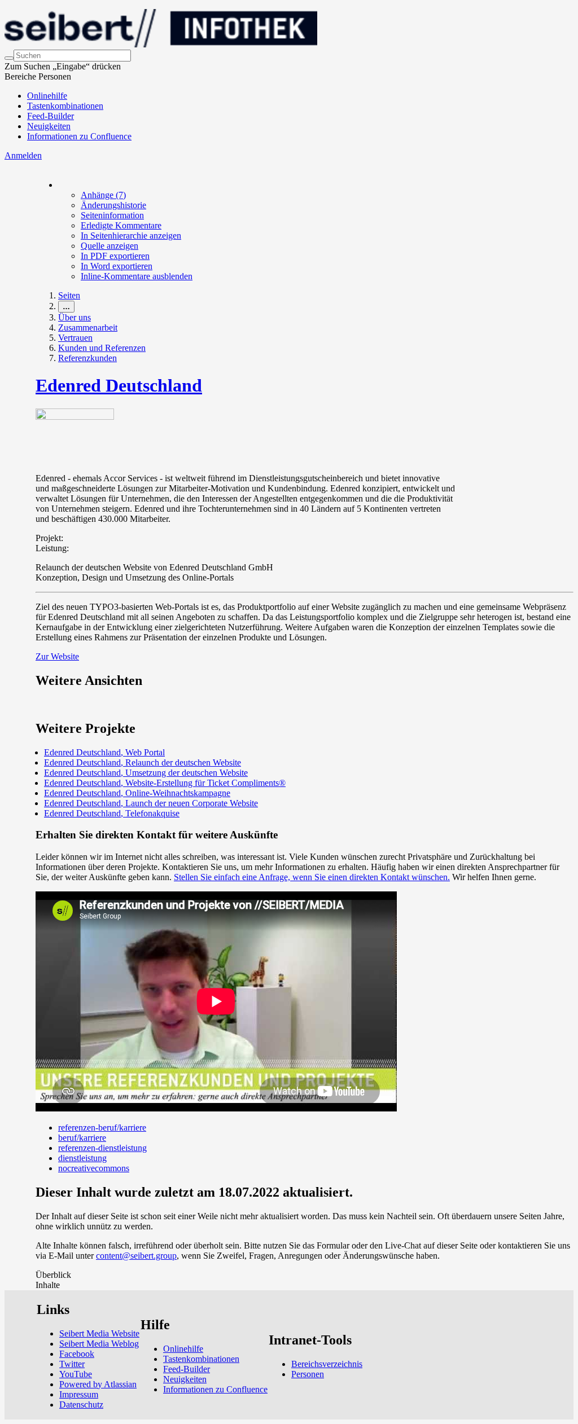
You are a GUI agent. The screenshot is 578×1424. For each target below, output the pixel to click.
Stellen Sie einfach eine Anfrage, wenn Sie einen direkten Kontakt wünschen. (312, 877)
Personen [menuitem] (307, 1374)
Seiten (69, 295)
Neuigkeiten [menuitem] (49, 126)
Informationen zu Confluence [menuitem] (79, 136)
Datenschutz (81, 1404)
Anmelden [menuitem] (23, 155)
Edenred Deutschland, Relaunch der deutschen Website (142, 762)
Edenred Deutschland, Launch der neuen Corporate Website (151, 803)
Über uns (74, 317)
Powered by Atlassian (98, 1384)
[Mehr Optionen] (58, 184)
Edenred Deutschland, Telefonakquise (111, 813)
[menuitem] (103, 195)
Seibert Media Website (99, 1333)
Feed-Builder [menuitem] (50, 116)
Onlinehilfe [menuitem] (47, 95)
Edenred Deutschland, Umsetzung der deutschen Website (146, 772)
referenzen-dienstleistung (102, 1148)
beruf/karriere (82, 1137)
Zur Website (57, 656)
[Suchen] (9, 58)
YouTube (75, 1374)
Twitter (72, 1364)
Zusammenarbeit (87, 327)
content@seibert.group (136, 1255)
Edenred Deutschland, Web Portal (104, 752)
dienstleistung (82, 1158)
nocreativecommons (93, 1168)
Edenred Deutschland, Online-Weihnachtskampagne (137, 793)
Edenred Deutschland (119, 385)
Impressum (78, 1394)
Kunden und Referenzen (102, 348)
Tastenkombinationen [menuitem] (65, 106)
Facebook (76, 1354)
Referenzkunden (87, 358)
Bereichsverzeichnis (326, 1364)
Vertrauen (75, 337)
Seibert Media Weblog (99, 1343)
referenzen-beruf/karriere (102, 1127)
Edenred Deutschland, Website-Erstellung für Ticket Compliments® (165, 783)
